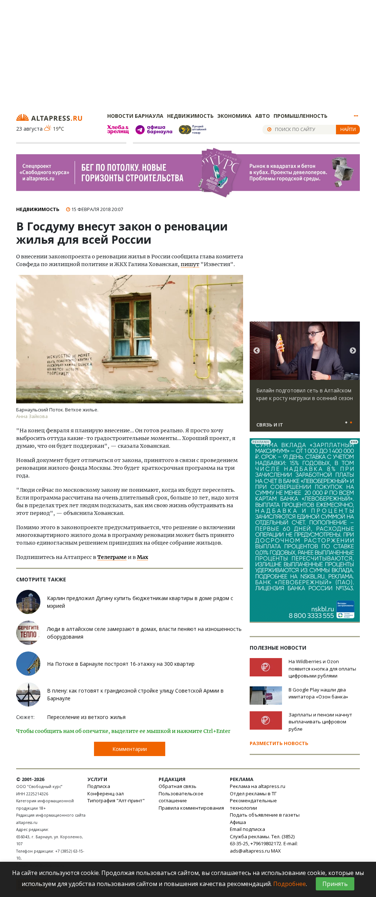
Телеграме (112, 557)
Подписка (98, 786)
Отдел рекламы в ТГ (253, 793)
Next (353, 351)
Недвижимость (190, 115)
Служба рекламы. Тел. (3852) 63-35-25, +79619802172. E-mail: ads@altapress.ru (264, 843)
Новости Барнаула (135, 115)
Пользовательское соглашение (181, 797)
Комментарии (129, 748)
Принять (335, 884)
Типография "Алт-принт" (116, 800)
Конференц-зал (105, 793)
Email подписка (247, 829)
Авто (262, 115)
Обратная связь (177, 786)
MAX (276, 850)
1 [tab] (346, 423)
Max (142, 557)
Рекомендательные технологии (253, 804)
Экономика (234, 115)
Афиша (238, 822)
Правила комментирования (191, 808)
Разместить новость (279, 743)
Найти (348, 129)
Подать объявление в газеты (265, 814)
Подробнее (289, 884)
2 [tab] (351, 423)
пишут (190, 264)
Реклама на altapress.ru (257, 786)
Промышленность (301, 115)
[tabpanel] (305, 380)
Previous (256, 351)
